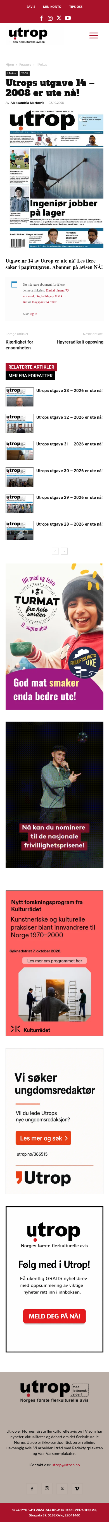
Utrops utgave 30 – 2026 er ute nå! (69, 470)
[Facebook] (31, 1488)
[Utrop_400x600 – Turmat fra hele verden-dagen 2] (54, 708)
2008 (24, 73)
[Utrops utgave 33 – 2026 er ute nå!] (20, 396)
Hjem (10, 64)
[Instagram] (47, 1488)
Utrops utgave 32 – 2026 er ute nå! (69, 417)
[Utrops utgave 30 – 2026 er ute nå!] (20, 477)
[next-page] (64, 551)
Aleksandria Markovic (27, 103)
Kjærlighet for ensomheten (19, 345)
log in (33, 313)
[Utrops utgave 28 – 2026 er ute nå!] (20, 530)
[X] (62, 1488)
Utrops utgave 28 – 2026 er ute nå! (69, 524)
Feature (25, 64)
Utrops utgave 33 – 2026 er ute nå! (69, 390)
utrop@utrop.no (66, 1464)
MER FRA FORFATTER (30, 375)
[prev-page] (55, 551)
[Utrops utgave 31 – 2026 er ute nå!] (20, 450)
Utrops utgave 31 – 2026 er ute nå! (69, 444)
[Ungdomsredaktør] (54, 1192)
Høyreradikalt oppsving (80, 342)
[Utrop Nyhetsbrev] (54, 1351)
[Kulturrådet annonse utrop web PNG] (54, 1034)
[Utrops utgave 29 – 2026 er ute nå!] (20, 503)
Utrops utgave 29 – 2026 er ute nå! (69, 497)
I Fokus (42, 64)
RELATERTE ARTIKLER (31, 367)
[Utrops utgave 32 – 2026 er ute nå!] (20, 423)
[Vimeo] (77, 1488)
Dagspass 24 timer (44, 302)
